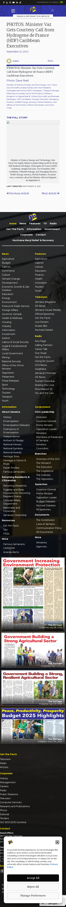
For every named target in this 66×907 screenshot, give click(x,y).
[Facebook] (2, 871)
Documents (42, 514)
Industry (6, 326)
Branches (40, 453)
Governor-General (46, 421)
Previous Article (19, 193)
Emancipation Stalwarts (16, 425)
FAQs (6, 533)
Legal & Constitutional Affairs (14, 348)
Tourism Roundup (45, 381)
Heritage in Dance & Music (14, 462)
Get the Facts (15, 229)
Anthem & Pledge (13, 440)
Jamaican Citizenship (15, 515)
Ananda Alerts (11, 552)
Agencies (41, 546)
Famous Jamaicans (14, 471)
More (5, 538)
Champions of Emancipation (11, 431)
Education (7, 294)
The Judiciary (43, 475)
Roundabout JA (43, 389)
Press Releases (10, 380)
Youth (5, 400)
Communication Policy (49, 528)
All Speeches (43, 509)
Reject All (33, 886)
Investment (8, 334)
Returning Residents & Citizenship (16, 479)
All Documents (44, 532)
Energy (6, 298)
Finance (39, 274)
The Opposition (44, 479)
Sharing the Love (44, 385)
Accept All (33, 878)
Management (8, 782)
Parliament (8, 376)
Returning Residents (14, 485)
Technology (8, 388)
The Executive (44, 467)
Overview (41, 417)
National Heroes (12, 444)
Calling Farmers (43, 345)
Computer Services (10, 802)
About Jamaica (11, 411)
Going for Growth (44, 361)
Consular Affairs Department (11, 502)
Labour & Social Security (15, 342)
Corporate (26, 234)
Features (34, 223)
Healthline (40, 369)
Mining (6, 357)
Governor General (11, 314)
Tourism (6, 392)
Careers (4, 786)
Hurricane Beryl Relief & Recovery (33, 240)
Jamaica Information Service (33, 16)
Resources (8, 520)
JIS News (40, 306)
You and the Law (44, 393)
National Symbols (13, 448)
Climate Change (11, 278)
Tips (5, 529)
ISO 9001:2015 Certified (13, 822)
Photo (3, 810)
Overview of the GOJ (48, 459)
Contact (41, 234)
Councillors (42, 448)
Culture (6, 274)
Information (34, 229)
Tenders (4, 818)
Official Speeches (44, 314)
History (7, 417)
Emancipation (11, 421)
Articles (4, 767)
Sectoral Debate (44, 329)
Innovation (41, 282)
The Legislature (45, 471)
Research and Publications (15, 806)
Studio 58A (41, 325)
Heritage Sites (11, 456)
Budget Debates (45, 501)
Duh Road (40, 353)
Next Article (49, 193)
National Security (11, 361)
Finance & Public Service (15, 306)
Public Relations (9, 794)
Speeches (41, 484)
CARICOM (9, 548)
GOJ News (41, 365)
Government (52, 229)
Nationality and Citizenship (11, 509)
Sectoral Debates (45, 505)
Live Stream (42, 321)
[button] (57, 842)
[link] (4, 2)
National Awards (12, 452)
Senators (41, 444)
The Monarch (43, 463)
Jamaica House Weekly (48, 310)
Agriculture (8, 258)
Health (38, 278)
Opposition (8, 372)
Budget (6, 262)
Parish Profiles (11, 467)
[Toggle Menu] (13, 10)
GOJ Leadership (44, 411)
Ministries (41, 542)
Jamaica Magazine (45, 302)
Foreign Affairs (10, 310)
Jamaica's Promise (45, 373)
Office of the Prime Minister (13, 367)
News (23, 223)
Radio (53, 223)
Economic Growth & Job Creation (15, 288)
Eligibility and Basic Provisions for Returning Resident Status (16, 493)
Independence (11, 436)
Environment (9, 302)
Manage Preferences (33, 895)
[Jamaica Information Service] (33, 9)
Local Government (12, 353)
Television (5, 759)
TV (45, 223)
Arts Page (40, 341)
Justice (6, 338)
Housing (6, 322)
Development (10, 282)
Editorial (4, 814)
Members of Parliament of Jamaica (49, 439)
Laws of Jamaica (45, 524)
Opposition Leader (46, 429)
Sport (5, 384)
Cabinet (6, 266)
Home (12, 223)
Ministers (41, 433)
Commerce (8, 270)
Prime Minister (44, 425)
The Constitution (45, 520)
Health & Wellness (12, 318)
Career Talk (41, 349)
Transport (7, 396)
